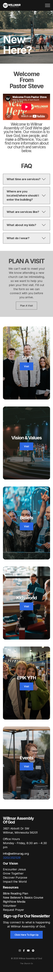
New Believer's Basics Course (23, 897)
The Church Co (26, 963)
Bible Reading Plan (15, 893)
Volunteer (9, 905)
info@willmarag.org (16, 853)
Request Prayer (13, 910)
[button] (47, 5)
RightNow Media (14, 901)
